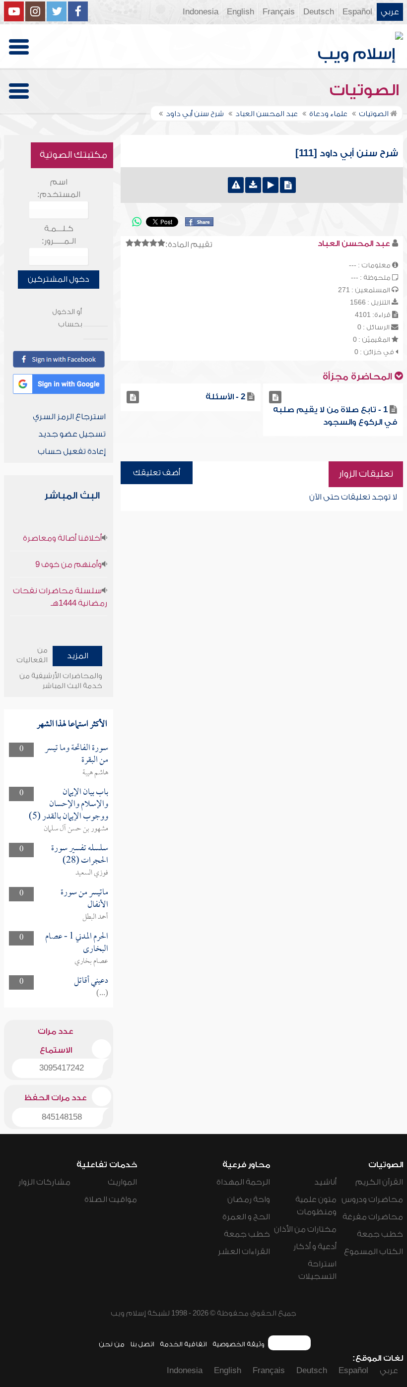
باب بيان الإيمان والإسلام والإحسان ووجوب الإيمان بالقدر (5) (68, 804)
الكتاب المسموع (373, 1251)
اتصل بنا (142, 1344)
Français (279, 11)
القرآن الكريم (379, 1182)
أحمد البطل (95, 917)
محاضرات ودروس (372, 1199)
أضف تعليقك (156, 472)
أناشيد (325, 1182)
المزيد (77, 655)
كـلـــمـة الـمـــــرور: (59, 235)
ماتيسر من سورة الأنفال (84, 898)
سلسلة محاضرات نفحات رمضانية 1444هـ (60, 597)
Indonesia (200, 11)
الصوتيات (366, 90)
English (240, 11)
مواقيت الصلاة (110, 1199)
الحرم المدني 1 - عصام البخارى (76, 942)
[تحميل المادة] (253, 185)
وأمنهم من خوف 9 (68, 564)
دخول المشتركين (58, 279)
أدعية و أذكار (315, 1246)
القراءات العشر (244, 1251)
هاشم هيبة (95, 773)
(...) (102, 994)
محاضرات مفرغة (372, 1216)
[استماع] (270, 185)
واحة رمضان (248, 1199)
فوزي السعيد (91, 873)
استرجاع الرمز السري (69, 416)
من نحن (112, 1344)
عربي (390, 11)
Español (357, 11)
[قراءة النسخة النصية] (288, 185)
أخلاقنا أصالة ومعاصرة (62, 538)
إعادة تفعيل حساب (72, 451)
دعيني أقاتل (91, 981)
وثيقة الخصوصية (238, 1344)
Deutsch (318, 11)
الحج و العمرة (246, 1216)
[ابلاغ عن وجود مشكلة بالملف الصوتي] (236, 185)
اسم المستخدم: (58, 188)
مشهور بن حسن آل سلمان (76, 829)
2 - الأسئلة (225, 396)
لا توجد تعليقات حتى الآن (353, 497)
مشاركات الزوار (44, 1182)
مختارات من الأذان (305, 1229)
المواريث (122, 1182)
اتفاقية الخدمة (183, 1344)
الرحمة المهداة (243, 1182)
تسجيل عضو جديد (72, 434)
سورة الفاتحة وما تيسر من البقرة (76, 754)
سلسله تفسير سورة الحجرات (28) (79, 854)
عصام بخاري (91, 961)
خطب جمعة (380, 1234)
